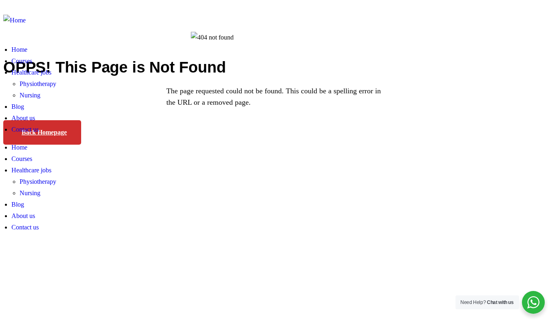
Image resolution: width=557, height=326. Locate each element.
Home (19, 49)
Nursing (30, 95)
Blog (17, 106)
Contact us (25, 129)
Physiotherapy (38, 83)
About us (23, 118)
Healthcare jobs (31, 72)
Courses (21, 60)
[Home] (14, 20)
